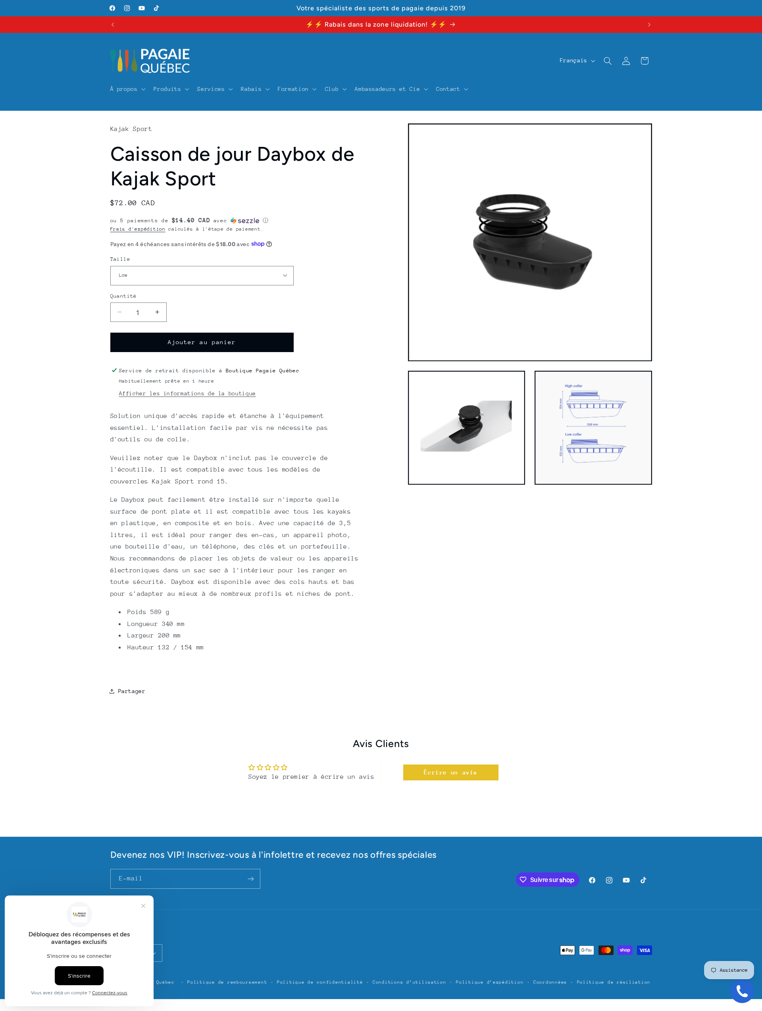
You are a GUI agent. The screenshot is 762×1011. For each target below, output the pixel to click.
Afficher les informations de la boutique (187, 393)
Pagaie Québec (155, 982)
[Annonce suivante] (649, 25)
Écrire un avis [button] (450, 772)
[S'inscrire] (250, 878)
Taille (120, 259)
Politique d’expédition (489, 982)
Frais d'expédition (137, 228)
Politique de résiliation (614, 982)
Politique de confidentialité (320, 982)
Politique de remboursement (227, 982)
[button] (127, 89)
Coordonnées (550, 982)
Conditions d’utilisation (409, 982)
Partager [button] (132, 691)
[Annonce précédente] (112, 25)
